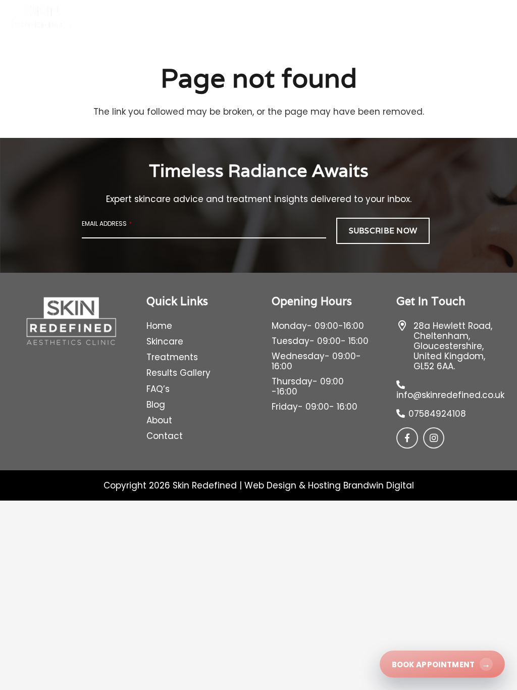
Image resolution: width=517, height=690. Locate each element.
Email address (107, 223)
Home (159, 326)
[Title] (407, 438)
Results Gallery (178, 373)
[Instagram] (434, 438)
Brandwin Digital (378, 485)
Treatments (172, 357)
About (159, 420)
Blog (155, 405)
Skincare (164, 341)
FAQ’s (158, 389)
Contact (164, 436)
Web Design (270, 485)
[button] (214, 20)
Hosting (324, 485)
